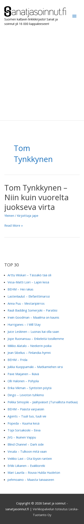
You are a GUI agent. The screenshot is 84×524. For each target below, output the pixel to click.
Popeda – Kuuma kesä (23, 423)
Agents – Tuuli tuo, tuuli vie (27, 416)
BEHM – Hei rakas (20, 289)
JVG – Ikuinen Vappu (22, 437)
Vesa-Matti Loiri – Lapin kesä (28, 282)
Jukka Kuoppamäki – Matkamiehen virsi (35, 367)
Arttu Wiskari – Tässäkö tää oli (29, 275)
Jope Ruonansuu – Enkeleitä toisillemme (36, 338)
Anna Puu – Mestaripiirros (26, 303)
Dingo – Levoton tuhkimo (26, 395)
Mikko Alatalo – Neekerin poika (29, 346)
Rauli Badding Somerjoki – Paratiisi (32, 310)
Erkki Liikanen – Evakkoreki (26, 465)
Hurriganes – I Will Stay (24, 324)
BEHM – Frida (17, 359)
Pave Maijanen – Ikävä (23, 374)
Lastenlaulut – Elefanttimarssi (29, 296)
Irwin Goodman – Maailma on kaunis (33, 317)
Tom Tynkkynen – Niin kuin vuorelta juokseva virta (36, 197)
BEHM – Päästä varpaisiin (26, 409)
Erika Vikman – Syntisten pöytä (29, 388)
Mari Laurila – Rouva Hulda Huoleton (34, 472)
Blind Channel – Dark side (26, 444)
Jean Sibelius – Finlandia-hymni (29, 352)
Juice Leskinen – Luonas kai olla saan (33, 331)
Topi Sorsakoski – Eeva (24, 430)
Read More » (13, 225)
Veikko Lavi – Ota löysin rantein (30, 458)
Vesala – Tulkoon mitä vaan (27, 451)
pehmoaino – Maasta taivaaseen (31, 479)
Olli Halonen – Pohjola (23, 381)
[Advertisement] (42, 73)
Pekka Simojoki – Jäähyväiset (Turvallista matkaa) (43, 402)
